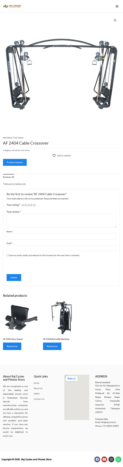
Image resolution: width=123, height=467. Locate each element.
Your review (14, 211)
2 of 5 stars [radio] (25, 205)
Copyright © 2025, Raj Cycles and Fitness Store (27, 459)
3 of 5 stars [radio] (28, 205)
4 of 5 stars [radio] (31, 205)
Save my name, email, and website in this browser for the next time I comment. (44, 255)
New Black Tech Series (13, 137)
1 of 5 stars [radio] (22, 205)
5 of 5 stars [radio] (34, 205)
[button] (115, 20)
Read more (12, 346)
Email (10, 243)
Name (10, 231)
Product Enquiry (15, 162)
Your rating (13, 204)
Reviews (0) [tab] (8, 177)
